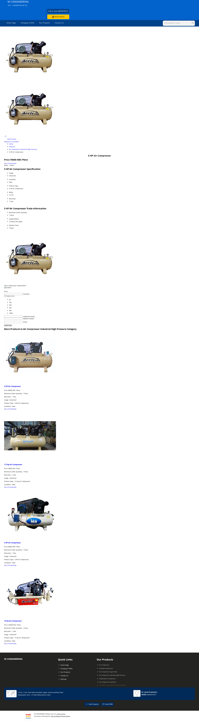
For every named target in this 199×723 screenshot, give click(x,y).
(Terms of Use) (61, 714)
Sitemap (63, 679)
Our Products (44, 23)
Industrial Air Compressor (107, 679)
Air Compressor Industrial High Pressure (23, 149)
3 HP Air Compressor (12, 386)
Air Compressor (104, 665)
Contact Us (59, 23)
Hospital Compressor (106, 668)
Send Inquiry (59, 17)
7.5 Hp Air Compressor (13, 464)
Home (11, 144)
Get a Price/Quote (10, 163)
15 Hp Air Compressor (13, 621)
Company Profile (27, 23)
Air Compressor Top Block (107, 682)
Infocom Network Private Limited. (60, 716)
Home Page (11, 23)
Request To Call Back (11, 142)
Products (12, 147)
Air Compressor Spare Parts (108, 672)
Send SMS (109, 704)
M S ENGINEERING (18, 3)
